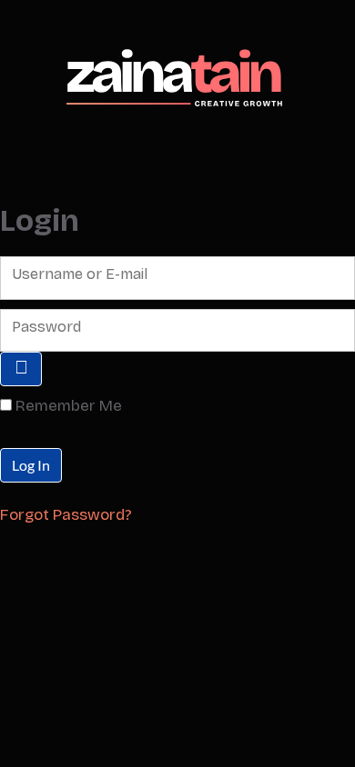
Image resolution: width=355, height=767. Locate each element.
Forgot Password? (66, 514)
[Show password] (21, 369)
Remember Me (68, 405)
